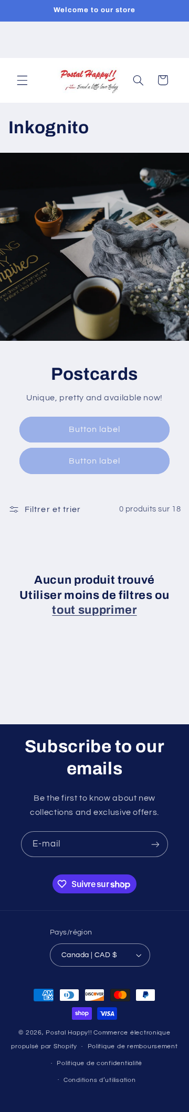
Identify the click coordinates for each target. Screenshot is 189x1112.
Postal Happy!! (69, 1033)
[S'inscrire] (155, 844)
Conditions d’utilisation (100, 1080)
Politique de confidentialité (99, 1063)
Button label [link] (95, 429)
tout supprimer (94, 610)
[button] (22, 80)
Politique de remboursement (133, 1046)
